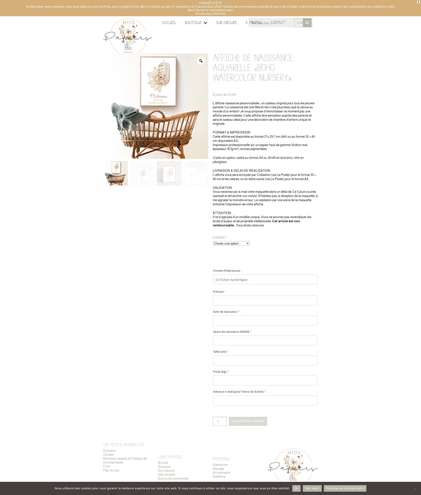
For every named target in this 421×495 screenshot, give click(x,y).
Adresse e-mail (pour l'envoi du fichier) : (239, 392)
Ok (296, 488)
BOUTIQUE (193, 22)
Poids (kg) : (221, 372)
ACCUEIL (169, 22)
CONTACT (278, 22)
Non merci (312, 488)
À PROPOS (254, 22)
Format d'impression (226, 271)
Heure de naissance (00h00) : (232, 332)
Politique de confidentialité (345, 488)
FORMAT (219, 237)
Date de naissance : (226, 312)
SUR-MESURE (226, 22)
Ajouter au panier (248, 421)
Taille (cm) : (220, 352)
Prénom (219, 292)
